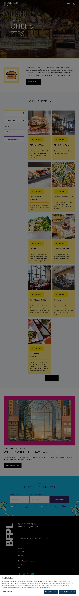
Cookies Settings (7, 591)
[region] (39, 585)
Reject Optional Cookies (67, 591)
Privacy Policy (46, 587)
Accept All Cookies (51, 591)
